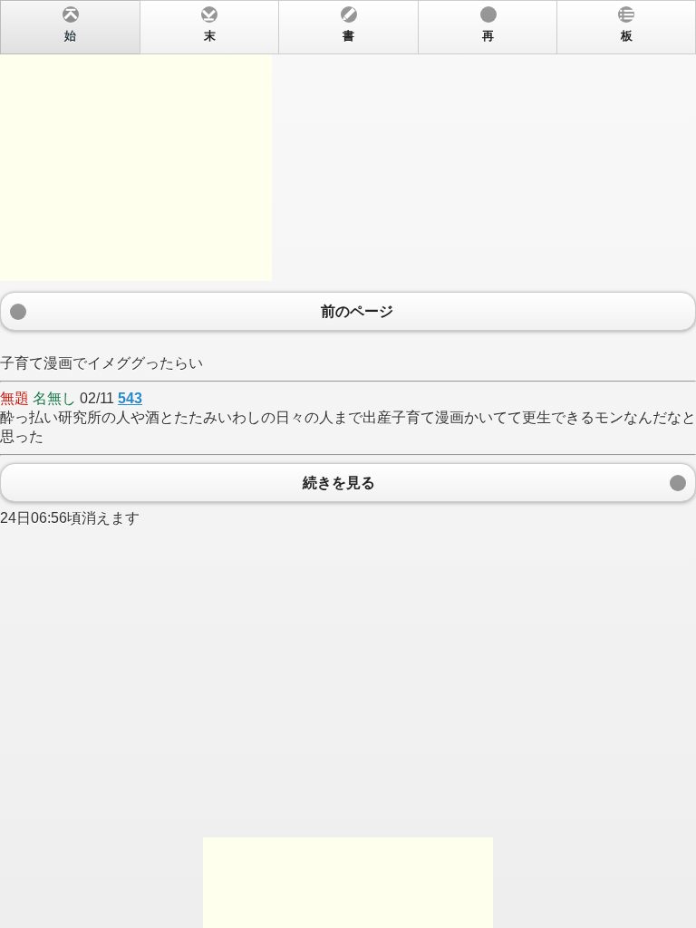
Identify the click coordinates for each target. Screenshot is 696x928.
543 (130, 398)
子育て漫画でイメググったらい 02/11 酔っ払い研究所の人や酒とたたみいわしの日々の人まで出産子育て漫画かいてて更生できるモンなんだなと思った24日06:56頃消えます (348, 278)
